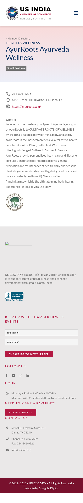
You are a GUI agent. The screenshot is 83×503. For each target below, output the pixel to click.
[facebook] (6, 375)
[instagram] (20, 375)
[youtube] (13, 375)
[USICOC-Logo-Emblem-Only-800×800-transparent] (18, 243)
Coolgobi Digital (48, 488)
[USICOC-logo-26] (29, 5)
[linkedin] (27, 375)
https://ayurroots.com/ (26, 106)
